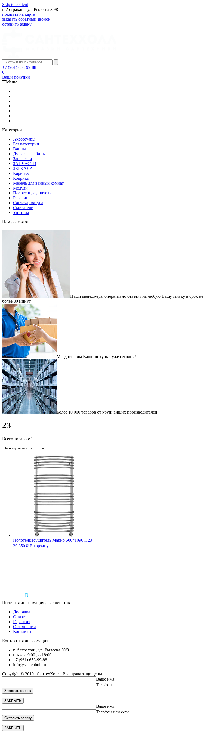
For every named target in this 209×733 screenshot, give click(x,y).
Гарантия (21, 621)
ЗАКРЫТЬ (12, 701)
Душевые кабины (29, 153)
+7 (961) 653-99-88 (19, 67)
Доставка (21, 612)
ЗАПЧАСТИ (24, 163)
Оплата (20, 616)
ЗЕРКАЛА (23, 168)
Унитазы (21, 212)
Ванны (19, 149)
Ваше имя (105, 679)
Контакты (22, 631)
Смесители (23, 207)
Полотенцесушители (32, 193)
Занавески (22, 158)
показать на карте (18, 14)
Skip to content (15, 4)
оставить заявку (17, 24)
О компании (24, 626)
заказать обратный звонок (26, 19)
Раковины (22, 197)
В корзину (39, 545)
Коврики (21, 178)
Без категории (26, 144)
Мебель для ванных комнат (38, 183)
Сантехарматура (28, 202)
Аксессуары (24, 139)
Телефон (104, 684)
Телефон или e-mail (114, 712)
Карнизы (21, 173)
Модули (20, 188)
